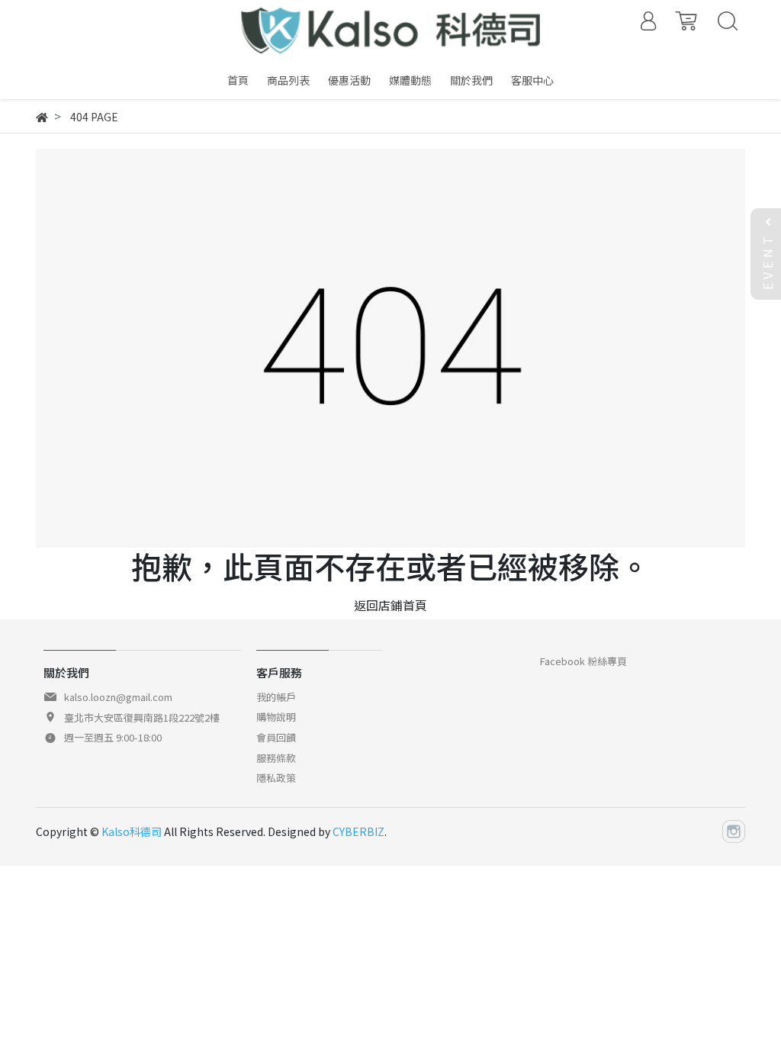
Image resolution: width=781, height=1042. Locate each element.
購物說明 (276, 716)
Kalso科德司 (131, 831)
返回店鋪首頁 (390, 605)
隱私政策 (276, 777)
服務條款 (276, 758)
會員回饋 (276, 737)
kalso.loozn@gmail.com (118, 697)
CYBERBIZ (358, 831)
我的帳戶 (276, 697)
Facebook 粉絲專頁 (583, 661)
